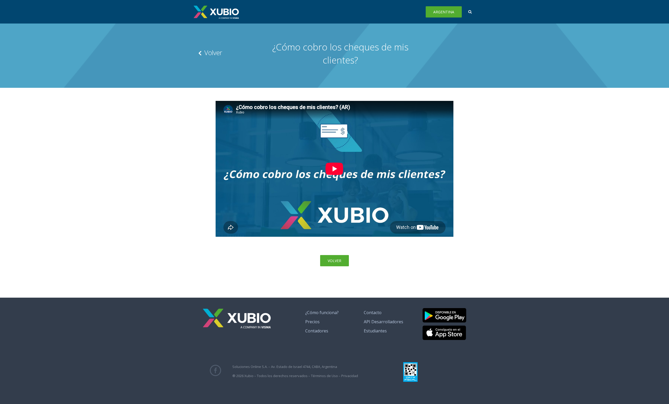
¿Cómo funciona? (322, 312)
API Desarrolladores (383, 322)
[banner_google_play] (444, 310)
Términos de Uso (324, 375)
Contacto (373, 312)
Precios (312, 322)
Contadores (316, 331)
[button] (470, 12)
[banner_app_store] (444, 328)
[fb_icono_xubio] (215, 367)
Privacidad (349, 375)
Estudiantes (375, 331)
